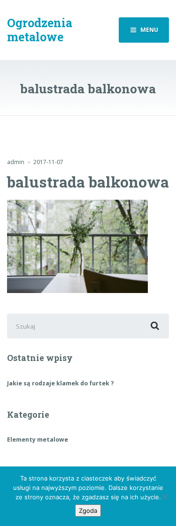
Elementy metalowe (37, 439)
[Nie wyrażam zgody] (164, 496)
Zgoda (88, 510)
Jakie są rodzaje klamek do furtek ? (60, 383)
